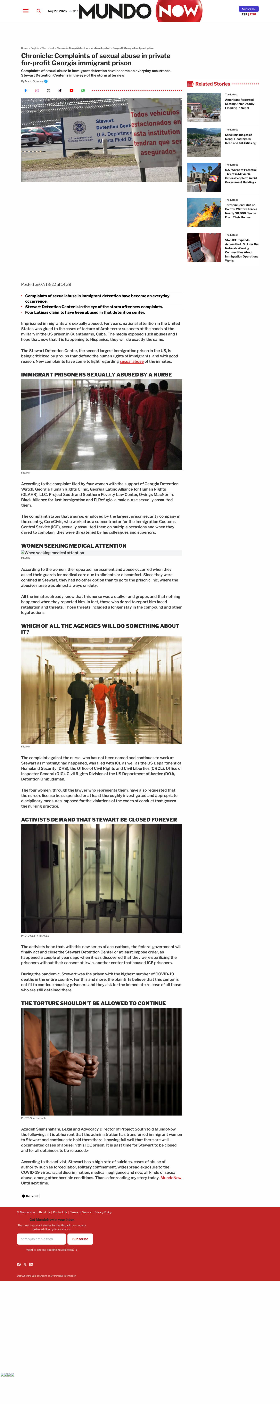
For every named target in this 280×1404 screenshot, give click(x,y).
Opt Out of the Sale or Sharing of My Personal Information (46, 1275)
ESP (244, 14)
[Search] (38, 11)
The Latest (47, 48)
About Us (44, 1212)
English (35, 48)
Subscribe (249, 9)
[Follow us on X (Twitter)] (25, 1264)
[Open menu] (25, 11)
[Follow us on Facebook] (19, 1264)
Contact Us (60, 1212)
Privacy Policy (103, 1212)
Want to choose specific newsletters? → (51, 1249)
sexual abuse (132, 361)
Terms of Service (80, 1212)
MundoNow (170, 1177)
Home (24, 48)
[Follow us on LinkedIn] (31, 1264)
